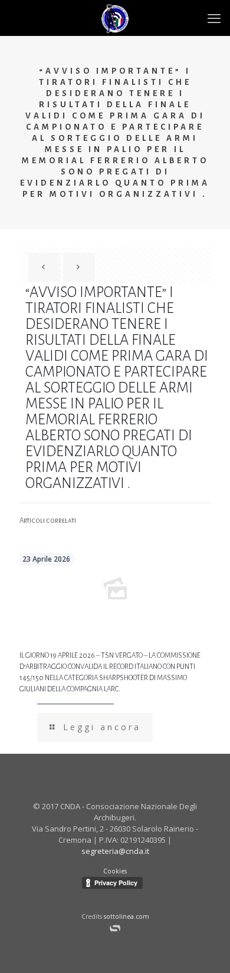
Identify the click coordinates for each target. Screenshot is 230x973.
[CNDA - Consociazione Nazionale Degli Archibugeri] (115, 17)
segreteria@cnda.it (115, 851)
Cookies (115, 871)
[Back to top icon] (214, 955)
